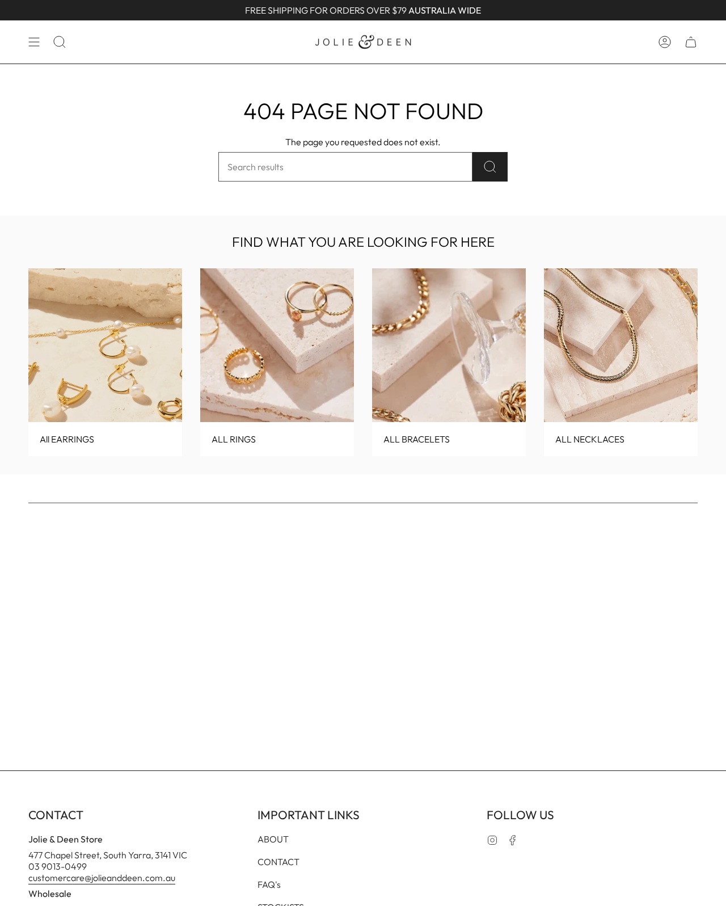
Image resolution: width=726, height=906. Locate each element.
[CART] (691, 42)
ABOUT (273, 839)
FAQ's (269, 884)
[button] (60, 42)
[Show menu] (34, 42)
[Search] (490, 167)
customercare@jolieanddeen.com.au (101, 877)
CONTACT (278, 861)
